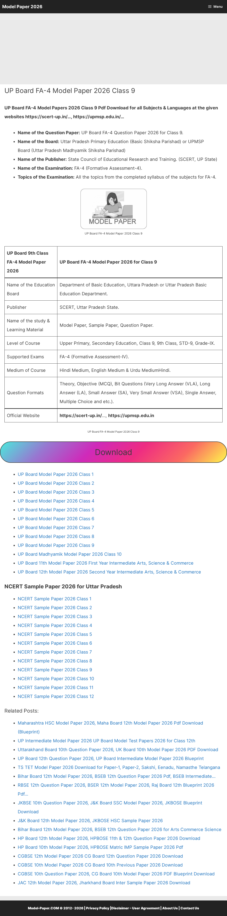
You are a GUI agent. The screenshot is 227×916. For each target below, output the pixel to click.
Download (113, 452)
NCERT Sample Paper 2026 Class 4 (55, 625)
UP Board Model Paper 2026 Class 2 (56, 483)
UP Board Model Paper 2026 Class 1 (56, 474)
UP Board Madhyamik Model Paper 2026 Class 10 (70, 554)
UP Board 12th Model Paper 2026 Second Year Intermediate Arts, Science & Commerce (109, 572)
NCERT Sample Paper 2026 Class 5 (55, 634)
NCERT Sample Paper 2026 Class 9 (55, 669)
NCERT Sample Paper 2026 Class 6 (55, 643)
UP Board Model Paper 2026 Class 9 (56, 545)
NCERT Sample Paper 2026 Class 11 (55, 687)
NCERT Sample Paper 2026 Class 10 (56, 678)
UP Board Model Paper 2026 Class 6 (56, 518)
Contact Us (189, 908)
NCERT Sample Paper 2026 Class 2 (55, 607)
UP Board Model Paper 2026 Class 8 (56, 536)
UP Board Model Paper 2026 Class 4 (56, 501)
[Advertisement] (113, 49)
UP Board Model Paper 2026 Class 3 (56, 492)
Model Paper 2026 (22, 6)
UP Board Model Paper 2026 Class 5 (56, 509)
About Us (170, 908)
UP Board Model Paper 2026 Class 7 (56, 527)
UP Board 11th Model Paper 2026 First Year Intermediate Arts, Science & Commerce (106, 563)
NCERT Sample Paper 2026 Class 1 (54, 598)
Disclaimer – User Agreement (135, 908)
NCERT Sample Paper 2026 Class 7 (55, 652)
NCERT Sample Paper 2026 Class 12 (56, 696)
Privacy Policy (97, 908)
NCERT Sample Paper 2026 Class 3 (55, 616)
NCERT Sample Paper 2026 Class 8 (55, 661)
